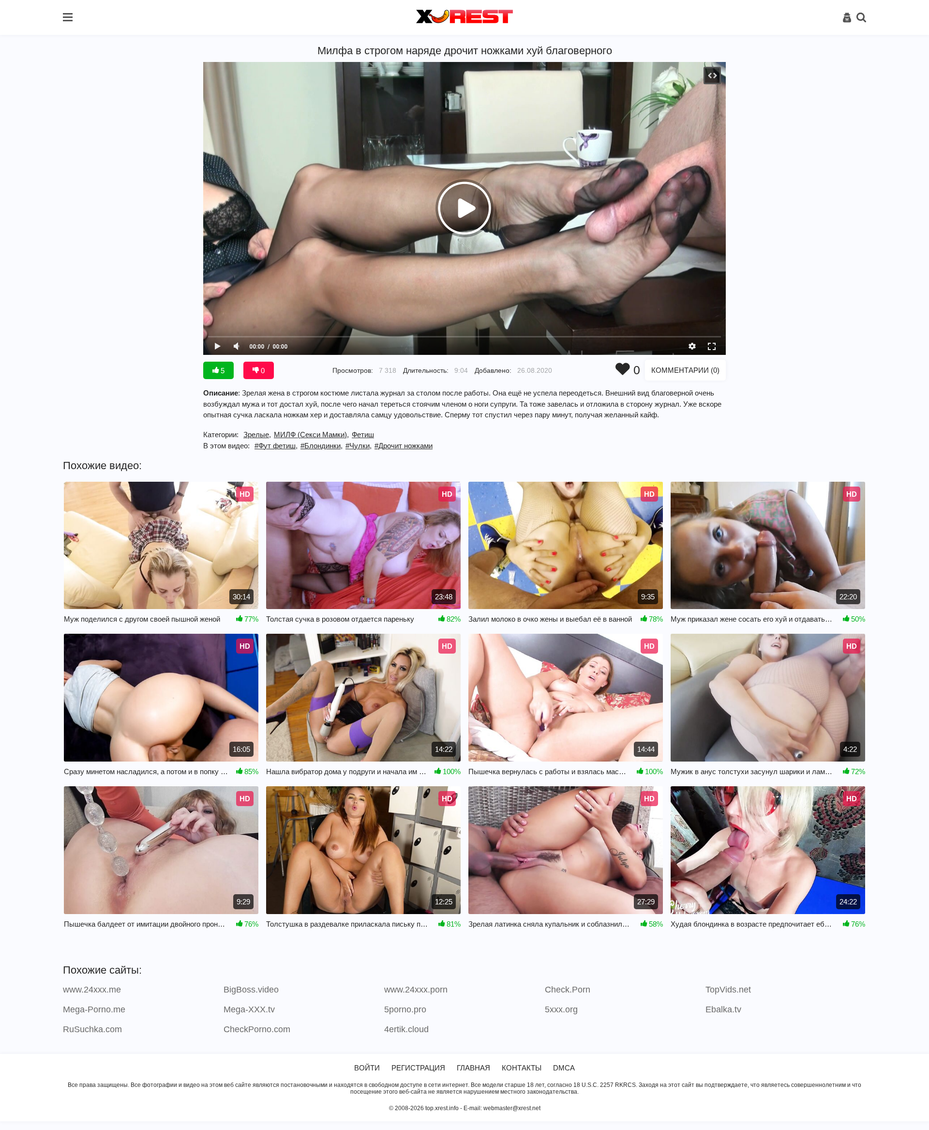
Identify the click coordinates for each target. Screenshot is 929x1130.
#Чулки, (358, 446)
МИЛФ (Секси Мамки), (311, 434)
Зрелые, (257, 434)
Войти (367, 1068)
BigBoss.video (251, 989)
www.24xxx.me (92, 989)
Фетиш (363, 434)
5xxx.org (561, 1009)
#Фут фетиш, (276, 446)
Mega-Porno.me (94, 1009)
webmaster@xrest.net (511, 1108)
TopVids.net (728, 989)
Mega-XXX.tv (249, 1009)
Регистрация (418, 1068)
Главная (473, 1068)
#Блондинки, (321, 446)
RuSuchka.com (92, 1029)
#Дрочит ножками (404, 446)
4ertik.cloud (406, 1029)
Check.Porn (567, 989)
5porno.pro (405, 1009)
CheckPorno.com (257, 1029)
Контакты (521, 1068)
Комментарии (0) (685, 370)
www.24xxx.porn (416, 989)
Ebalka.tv (723, 1009)
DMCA (564, 1068)
